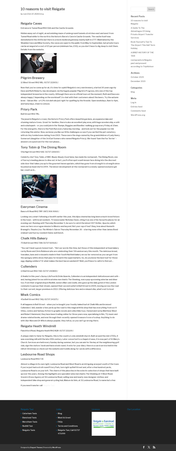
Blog (60, 413)
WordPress (56, 447)
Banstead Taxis (29, 418)
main (25, 14)
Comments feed (138, 111)
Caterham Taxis (29, 413)
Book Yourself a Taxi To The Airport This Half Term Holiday (143, 45)
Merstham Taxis (29, 422)
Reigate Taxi (49, 385)
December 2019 (138, 81)
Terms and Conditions (68, 426)
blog (42, 14)
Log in (133, 102)
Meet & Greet (64, 418)
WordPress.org (138, 115)
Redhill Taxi (27, 426)
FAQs (60, 422)
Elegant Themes (36, 447)
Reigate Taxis (28, 430)
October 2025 (137, 77)
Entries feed (136, 107)
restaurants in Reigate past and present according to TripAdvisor (142, 63)
